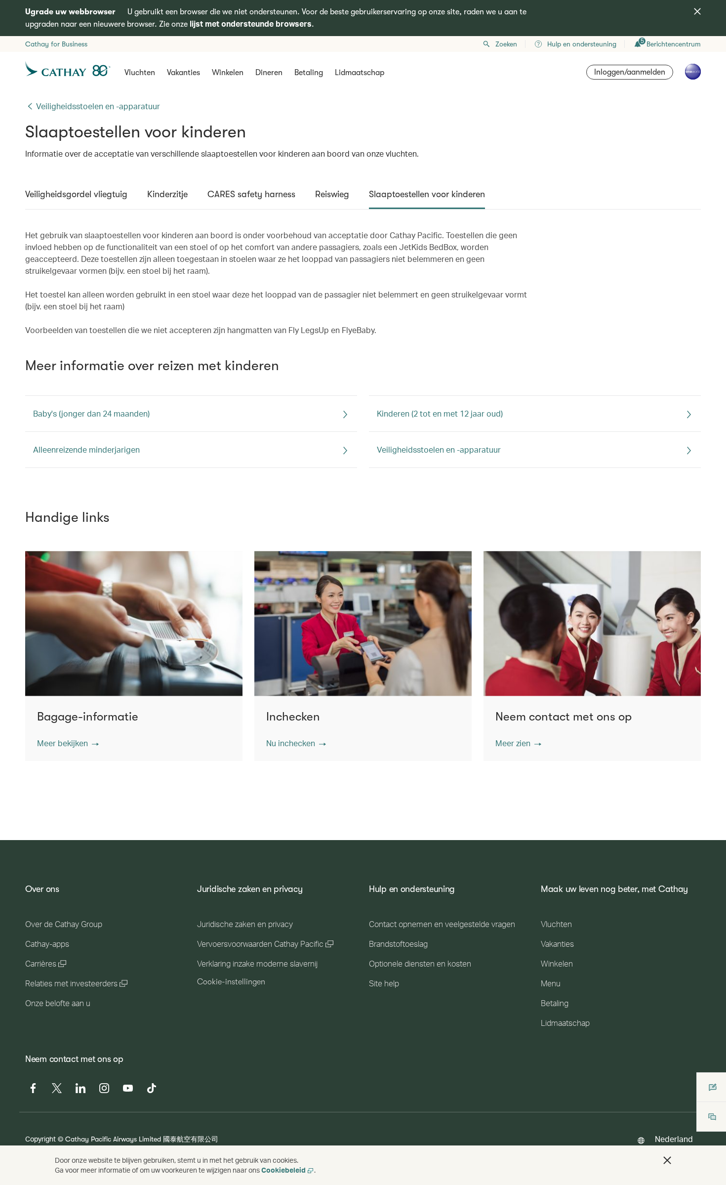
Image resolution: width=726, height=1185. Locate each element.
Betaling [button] (308, 72)
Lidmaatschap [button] (359, 72)
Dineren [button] (268, 72)
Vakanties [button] (183, 72)
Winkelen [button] (227, 72)
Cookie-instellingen (231, 981)
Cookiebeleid (283, 1170)
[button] (68, 743)
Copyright (40, 1139)
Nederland (674, 1139)
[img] (697, 11)
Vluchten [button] (139, 72)
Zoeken (506, 44)
